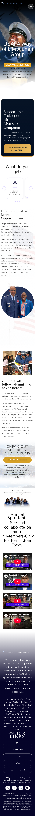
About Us (17, 756)
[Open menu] (31, 6)
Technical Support (17, 770)
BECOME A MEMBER (17, 460)
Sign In (17, 743)
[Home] (11, 6)
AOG (17, 763)
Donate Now (18, 749)
